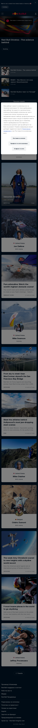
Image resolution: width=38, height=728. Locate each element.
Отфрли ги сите (19, 148)
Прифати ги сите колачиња (19, 143)
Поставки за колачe (19, 138)
